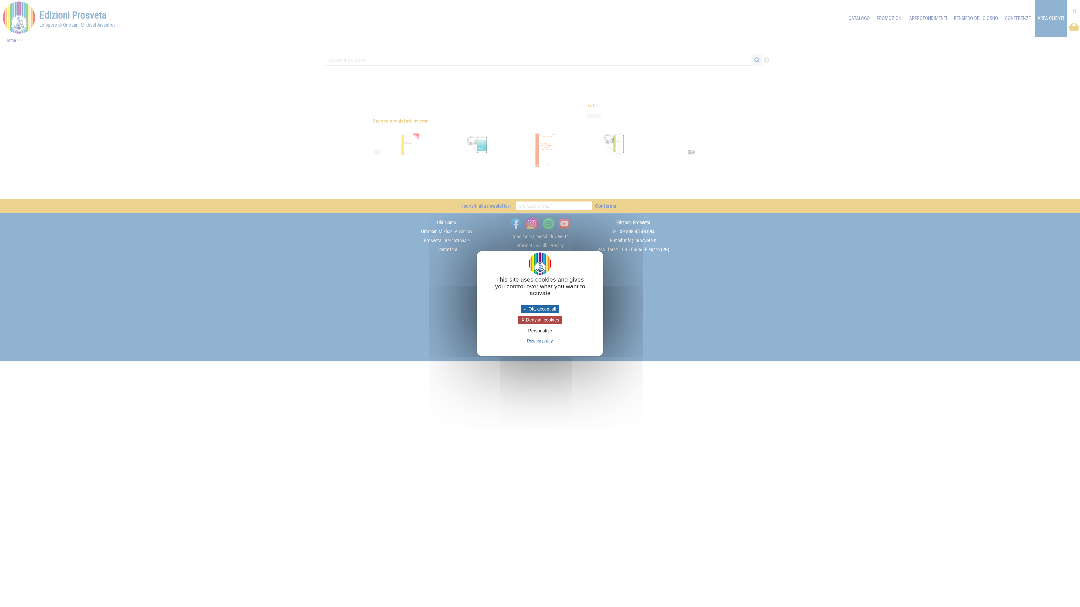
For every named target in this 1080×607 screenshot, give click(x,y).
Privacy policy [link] (540, 340)
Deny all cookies (542, 320)
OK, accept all (541, 309)
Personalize (540, 331)
